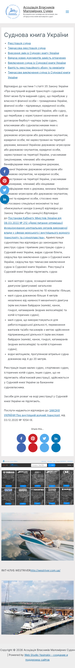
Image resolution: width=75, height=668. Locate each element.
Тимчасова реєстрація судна (27, 48)
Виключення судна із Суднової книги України (37, 62)
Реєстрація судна (19, 43)
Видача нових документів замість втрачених (37, 57)
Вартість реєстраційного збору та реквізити (36, 67)
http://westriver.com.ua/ (45, 570)
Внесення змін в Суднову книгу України (33, 53)
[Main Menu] (67, 12)
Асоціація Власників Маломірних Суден (38, 9)
